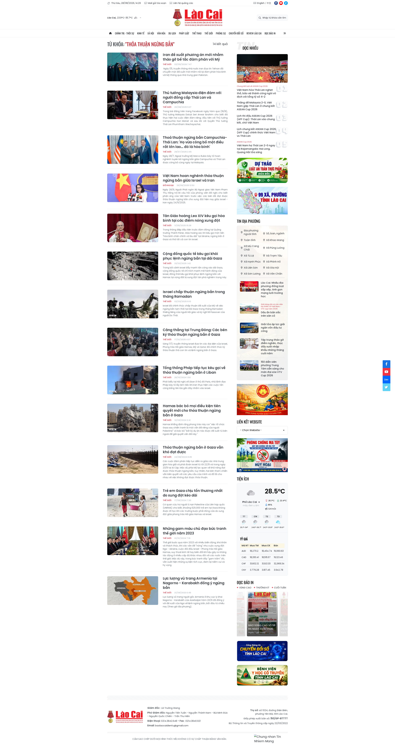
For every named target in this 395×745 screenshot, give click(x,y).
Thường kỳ (262, 587)
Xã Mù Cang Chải (251, 247)
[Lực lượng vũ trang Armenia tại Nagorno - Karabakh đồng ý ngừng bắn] (132, 590)
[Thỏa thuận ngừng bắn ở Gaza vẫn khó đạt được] (132, 459)
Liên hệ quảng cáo (183, 3)
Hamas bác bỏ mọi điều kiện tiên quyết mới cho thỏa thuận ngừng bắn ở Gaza (192, 411)
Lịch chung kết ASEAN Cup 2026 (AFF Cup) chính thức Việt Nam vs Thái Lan (256, 132)
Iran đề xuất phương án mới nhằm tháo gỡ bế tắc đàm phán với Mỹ (193, 57)
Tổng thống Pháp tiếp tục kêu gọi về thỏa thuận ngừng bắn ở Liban (194, 370)
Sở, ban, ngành (275, 233)
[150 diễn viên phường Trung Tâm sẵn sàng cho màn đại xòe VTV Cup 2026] (249, 365)
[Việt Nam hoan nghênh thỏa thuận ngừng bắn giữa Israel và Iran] (132, 188)
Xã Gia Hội (272, 267)
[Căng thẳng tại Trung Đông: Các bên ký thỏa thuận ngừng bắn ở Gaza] (132, 342)
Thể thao (197, 33)
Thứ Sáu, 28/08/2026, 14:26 (126, 3)
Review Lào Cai (254, 33)
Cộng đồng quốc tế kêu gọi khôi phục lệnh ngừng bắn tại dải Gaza (192, 256)
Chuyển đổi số (236, 33)
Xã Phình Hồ (273, 261)
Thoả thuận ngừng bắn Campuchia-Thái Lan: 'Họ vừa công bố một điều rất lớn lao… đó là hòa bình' (195, 142)
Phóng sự (221, 33)
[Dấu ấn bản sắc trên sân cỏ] (249, 308)
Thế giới (209, 33)
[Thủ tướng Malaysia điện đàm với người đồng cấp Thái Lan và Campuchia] (132, 105)
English (260, 3)
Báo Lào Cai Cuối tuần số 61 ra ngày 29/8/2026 (260, 625)
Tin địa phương (248, 221)
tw (386, 387)
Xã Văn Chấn (274, 273)
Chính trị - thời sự (124, 33)
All (285, 33)
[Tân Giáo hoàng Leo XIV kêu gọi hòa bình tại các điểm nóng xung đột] (132, 228)
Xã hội (151, 33)
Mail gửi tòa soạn (157, 3)
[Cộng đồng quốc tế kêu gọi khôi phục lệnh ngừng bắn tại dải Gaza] (132, 266)
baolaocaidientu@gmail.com (171, 725)
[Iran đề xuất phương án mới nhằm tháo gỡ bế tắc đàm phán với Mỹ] (132, 67)
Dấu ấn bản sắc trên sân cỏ (272, 310)
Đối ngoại (168, 185)
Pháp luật (184, 33)
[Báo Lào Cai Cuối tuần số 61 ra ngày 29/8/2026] (262, 613)
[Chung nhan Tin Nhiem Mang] (271, 739)
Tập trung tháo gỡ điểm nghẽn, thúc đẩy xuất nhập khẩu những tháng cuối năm (272, 346)
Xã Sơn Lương (252, 273)
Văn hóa (161, 33)
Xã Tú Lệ (249, 255)
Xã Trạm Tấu (274, 255)
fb (276, 3)
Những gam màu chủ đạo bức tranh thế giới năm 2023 (194, 531)
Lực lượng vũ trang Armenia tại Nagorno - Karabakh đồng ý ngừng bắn (193, 583)
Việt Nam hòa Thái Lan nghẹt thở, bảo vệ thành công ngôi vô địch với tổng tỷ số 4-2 (256, 92)
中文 (269, 3)
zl (286, 3)
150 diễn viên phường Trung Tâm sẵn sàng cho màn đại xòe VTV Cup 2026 (272, 368)
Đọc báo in (270, 33)
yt (281, 3)
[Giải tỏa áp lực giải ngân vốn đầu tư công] (249, 328)
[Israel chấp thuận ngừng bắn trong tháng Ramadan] (132, 304)
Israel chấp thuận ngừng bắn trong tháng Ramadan (194, 294)
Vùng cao (245, 587)
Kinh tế (140, 33)
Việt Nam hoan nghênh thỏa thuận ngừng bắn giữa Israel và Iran (193, 178)
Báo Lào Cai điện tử (197, 17)
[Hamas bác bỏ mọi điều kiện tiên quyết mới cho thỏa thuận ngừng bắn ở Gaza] (132, 418)
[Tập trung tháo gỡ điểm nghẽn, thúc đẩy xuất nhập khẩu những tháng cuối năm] (249, 343)
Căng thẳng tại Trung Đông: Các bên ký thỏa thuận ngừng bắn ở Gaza (195, 332)
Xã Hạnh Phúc (252, 261)
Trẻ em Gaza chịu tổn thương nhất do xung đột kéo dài (192, 493)
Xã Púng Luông (275, 248)
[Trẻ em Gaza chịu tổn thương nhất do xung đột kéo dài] (132, 502)
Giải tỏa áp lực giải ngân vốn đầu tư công (273, 328)
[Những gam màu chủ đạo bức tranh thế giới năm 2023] (132, 540)
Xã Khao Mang (275, 240)
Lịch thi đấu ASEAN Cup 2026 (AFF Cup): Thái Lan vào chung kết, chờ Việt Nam (256, 119)
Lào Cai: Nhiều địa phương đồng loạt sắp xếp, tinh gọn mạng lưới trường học (272, 289)
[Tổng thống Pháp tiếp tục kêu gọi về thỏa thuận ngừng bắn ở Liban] (132, 380)
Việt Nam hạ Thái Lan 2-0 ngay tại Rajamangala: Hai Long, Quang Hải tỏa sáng (256, 147)
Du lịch (172, 33)
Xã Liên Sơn (251, 267)
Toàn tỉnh (250, 240)
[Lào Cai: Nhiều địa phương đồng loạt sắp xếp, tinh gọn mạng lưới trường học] (249, 286)
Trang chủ (110, 33)
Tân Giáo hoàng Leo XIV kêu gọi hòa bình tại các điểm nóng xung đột (194, 218)
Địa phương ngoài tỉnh (251, 232)
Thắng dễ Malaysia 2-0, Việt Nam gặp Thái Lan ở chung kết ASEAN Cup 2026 (256, 106)
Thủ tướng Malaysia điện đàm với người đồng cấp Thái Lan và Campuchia (192, 98)
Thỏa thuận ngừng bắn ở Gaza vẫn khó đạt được (193, 449)
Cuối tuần (280, 587)
